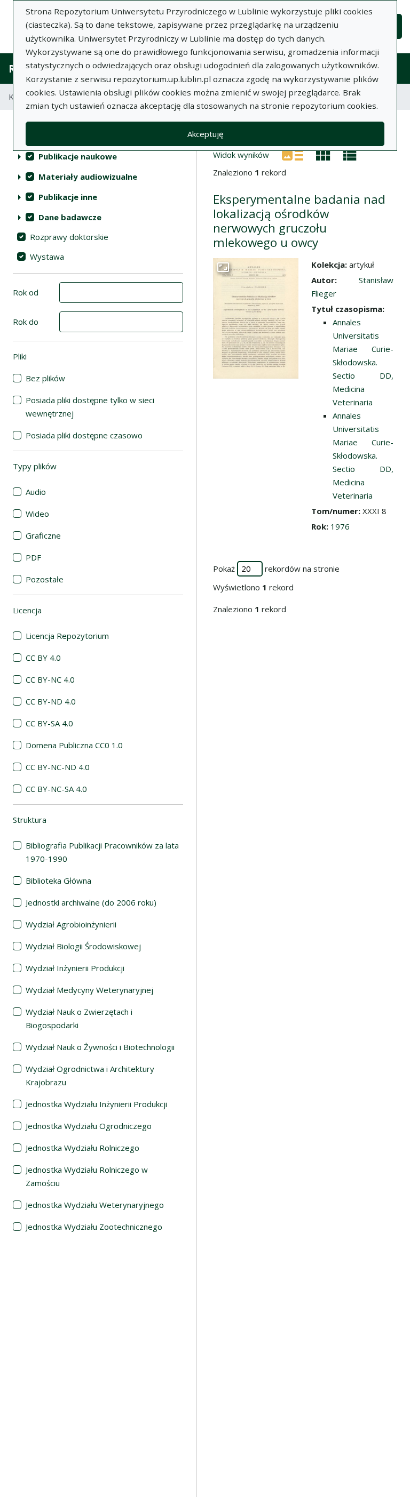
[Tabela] (350, 154)
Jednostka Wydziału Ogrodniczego (89, 1125)
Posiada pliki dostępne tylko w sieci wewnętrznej (90, 407)
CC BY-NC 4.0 (50, 679)
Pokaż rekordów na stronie (276, 568)
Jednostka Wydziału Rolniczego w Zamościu (87, 1176)
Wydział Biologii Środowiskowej (83, 946)
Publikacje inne (67, 196)
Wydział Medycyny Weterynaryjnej (89, 989)
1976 (340, 526)
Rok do (25, 321)
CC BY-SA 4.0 (49, 723)
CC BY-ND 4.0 (51, 701)
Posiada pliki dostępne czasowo (84, 435)
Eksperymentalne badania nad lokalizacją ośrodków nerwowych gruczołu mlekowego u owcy (299, 221)
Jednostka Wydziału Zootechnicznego (94, 1226)
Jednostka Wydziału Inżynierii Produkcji (96, 1104)
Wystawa (47, 256)
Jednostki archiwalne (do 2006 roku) (91, 902)
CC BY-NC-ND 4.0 (58, 767)
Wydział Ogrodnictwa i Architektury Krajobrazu (90, 1075)
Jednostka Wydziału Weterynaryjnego (95, 1204)
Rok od (25, 292)
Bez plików (45, 378)
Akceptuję (205, 134)
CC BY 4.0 (43, 657)
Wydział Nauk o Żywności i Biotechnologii (100, 1047)
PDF (33, 557)
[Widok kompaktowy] (323, 154)
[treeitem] (98, 156)
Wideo (37, 513)
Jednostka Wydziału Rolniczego (82, 1147)
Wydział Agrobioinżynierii (71, 924)
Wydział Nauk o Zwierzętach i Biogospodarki (79, 1018)
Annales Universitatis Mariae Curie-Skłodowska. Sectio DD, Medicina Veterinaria (363, 362)
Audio (36, 491)
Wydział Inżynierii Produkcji (75, 968)
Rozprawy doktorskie (69, 236)
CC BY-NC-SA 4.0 (56, 788)
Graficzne (43, 535)
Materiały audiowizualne (87, 176)
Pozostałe (45, 579)
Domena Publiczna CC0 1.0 (74, 745)
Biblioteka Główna (58, 880)
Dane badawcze (69, 217)
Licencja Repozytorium (67, 635)
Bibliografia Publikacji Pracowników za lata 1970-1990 (102, 852)
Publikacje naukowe (77, 156)
